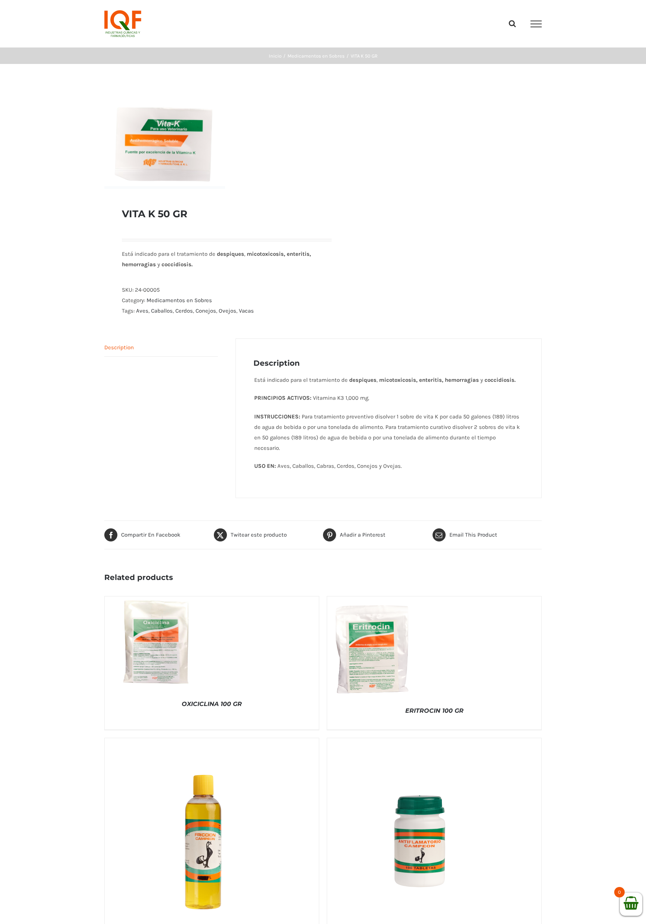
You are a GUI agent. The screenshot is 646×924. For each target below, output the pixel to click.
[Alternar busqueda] (512, 23)
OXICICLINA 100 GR (212, 703)
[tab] (161, 347)
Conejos (206, 310)
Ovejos (227, 310)
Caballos (162, 310)
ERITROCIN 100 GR (434, 710)
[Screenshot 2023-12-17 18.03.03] (209, 136)
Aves (142, 310)
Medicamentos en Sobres (179, 300)
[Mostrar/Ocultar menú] (536, 24)
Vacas (246, 310)
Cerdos (184, 310)
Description (119, 347)
